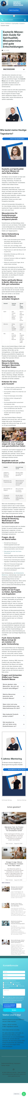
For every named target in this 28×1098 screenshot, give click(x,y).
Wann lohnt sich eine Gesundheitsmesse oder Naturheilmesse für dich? (11, 706)
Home (2, 23)
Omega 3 (7, 982)
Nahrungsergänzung (10, 986)
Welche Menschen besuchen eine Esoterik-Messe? (9, 696)
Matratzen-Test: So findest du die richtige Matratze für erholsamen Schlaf (14, 828)
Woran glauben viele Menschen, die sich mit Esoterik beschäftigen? (11, 686)
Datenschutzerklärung (7, 1063)
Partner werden (5, 1065)
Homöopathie (8, 984)
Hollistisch (8, 23)
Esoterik (22, 23)
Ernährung (21, 986)
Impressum (17, 1063)
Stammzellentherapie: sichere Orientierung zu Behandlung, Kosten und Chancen (18, 941)
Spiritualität (15, 23)
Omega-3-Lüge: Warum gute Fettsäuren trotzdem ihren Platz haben (14, 863)
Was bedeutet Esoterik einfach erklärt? (10, 715)
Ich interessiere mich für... (9, 980)
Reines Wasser (16, 982)
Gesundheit (18, 984)
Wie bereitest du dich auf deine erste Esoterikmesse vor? (9, 724)
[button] (25, 20)
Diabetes (7, 987)
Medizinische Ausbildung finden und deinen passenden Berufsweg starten (18, 922)
